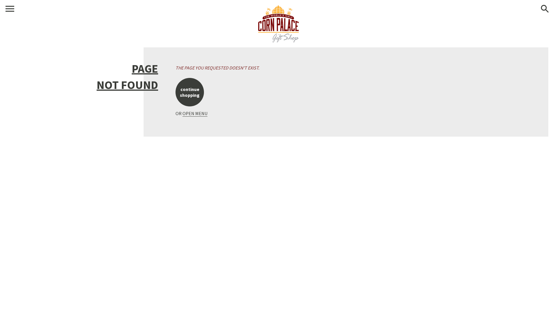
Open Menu (194, 113)
